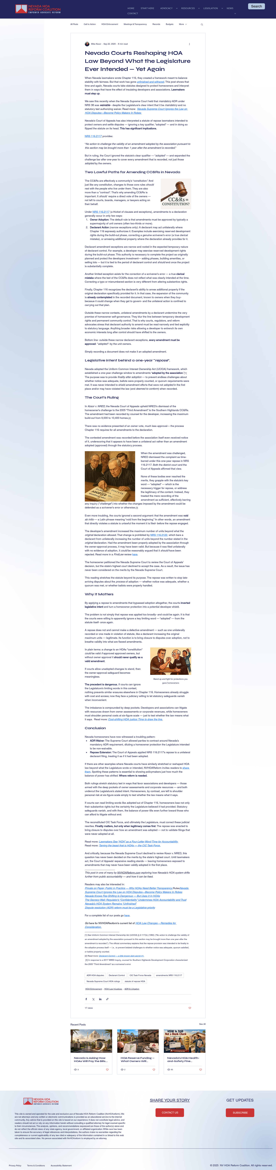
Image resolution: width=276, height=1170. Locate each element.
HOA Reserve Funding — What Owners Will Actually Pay (137, 1059)
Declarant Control (117, 975)
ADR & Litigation (131, 989)
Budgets (169, 24)
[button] (202, 24)
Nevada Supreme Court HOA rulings (103, 981)
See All (202, 1024)
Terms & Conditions (36, 1165)
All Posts (74, 24)
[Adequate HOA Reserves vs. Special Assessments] (138, 1041)
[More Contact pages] (235, 13)
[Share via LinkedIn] (100, 999)
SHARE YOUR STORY (170, 1100)
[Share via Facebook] (86, 999)
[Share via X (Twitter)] (93, 999)
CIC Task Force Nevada (140, 975)
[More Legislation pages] (222, 8)
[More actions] (189, 44)
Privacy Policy (15, 1165)
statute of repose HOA (135, 981)
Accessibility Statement (61, 1165)
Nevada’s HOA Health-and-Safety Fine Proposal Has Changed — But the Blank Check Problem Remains (183, 1059)
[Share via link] (107, 999)
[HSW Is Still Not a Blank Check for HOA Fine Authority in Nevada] (184, 1041)
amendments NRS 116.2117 (169, 975)
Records (156, 24)
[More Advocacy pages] (177, 8)
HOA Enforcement (109, 24)
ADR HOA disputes (95, 975)
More (181, 24)
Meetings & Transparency (135, 24)
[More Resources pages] (199, 8)
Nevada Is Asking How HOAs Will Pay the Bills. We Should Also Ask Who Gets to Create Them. (90, 1059)
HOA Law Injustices (113, 989)
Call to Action (90, 24)
